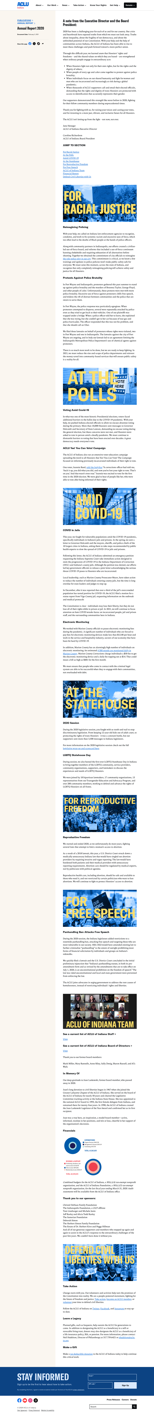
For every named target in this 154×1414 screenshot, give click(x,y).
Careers (125, 1399)
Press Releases (113, 1399)
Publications (24, 20)
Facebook (104, 1308)
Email (91, 1376)
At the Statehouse (71, 161)
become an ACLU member (119, 1299)
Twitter (95, 1308)
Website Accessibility (47, 1410)
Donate (133, 1399)
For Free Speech (70, 167)
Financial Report (71, 173)
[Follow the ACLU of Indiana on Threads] (36, 1400)
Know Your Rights (98, 5)
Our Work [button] (51, 5)
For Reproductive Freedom (75, 164)
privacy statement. (78, 1390)
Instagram (120, 1308)
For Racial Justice (71, 151)
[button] (38, 44)
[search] (134, 1406)
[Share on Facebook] (29, 44)
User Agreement (22, 1410)
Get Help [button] (114, 5)
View (65, 1039)
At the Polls (68, 154)
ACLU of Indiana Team (74, 170)
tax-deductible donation (81, 1353)
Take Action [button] (78, 5)
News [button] (64, 5)
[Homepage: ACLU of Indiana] (24, 5)
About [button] (38, 5)
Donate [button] (129, 5)
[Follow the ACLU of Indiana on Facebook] (19, 1400)
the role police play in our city (77, 258)
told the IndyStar (94, 467)
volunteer (67, 1302)
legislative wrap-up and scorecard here (81, 748)
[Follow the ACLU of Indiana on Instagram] (30, 1400)
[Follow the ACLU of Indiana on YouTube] (25, 1400)
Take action (100, 1299)
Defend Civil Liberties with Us (77, 176)
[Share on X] (34, 44)
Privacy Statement (34, 1410)
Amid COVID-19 (71, 158)
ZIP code (92, 1384)
